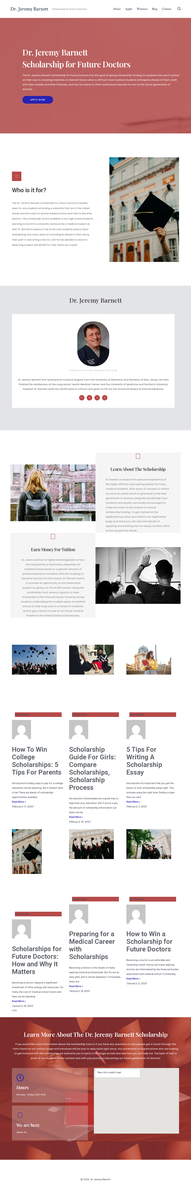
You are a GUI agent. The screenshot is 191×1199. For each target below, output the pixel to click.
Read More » (19, 801)
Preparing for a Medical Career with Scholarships (92, 945)
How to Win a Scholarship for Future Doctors (149, 941)
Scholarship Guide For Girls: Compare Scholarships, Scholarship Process (92, 768)
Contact (166, 9)
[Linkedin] (97, 397)
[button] (37, 100)
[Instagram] (104, 397)
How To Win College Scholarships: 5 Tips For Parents (36, 761)
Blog (154, 9)
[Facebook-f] (81, 397)
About (117, 9)
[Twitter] (89, 397)
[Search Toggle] (179, 9)
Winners (142, 9)
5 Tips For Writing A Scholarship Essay (144, 761)
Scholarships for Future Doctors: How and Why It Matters (36, 960)
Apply (128, 9)
